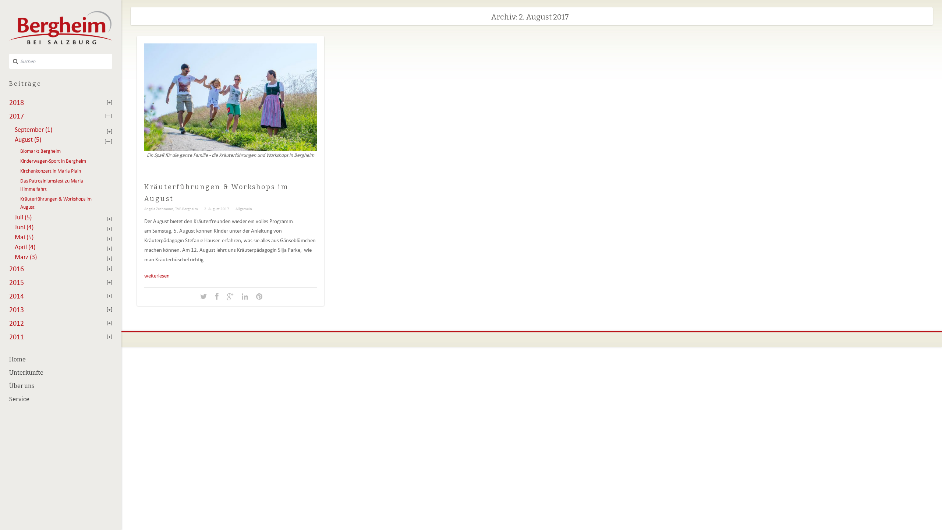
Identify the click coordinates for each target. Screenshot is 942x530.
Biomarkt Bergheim (40, 151)
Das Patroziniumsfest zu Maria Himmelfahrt (51, 185)
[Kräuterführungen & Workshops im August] (203, 296)
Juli (23, 217)
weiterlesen (157, 275)
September (33, 130)
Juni (24, 227)
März (26, 257)
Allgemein (244, 208)
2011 (16, 336)
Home (17, 359)
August (28, 139)
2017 (16, 116)
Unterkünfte (26, 372)
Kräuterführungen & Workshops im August (56, 203)
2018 (16, 102)
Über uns (22, 385)
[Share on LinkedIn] (245, 296)
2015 (16, 282)
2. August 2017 (216, 208)
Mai (24, 237)
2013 (16, 309)
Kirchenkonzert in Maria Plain (50, 171)
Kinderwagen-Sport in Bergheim (53, 161)
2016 (16, 268)
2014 (16, 296)
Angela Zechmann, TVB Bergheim (171, 208)
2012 (16, 323)
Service (19, 399)
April (25, 247)
